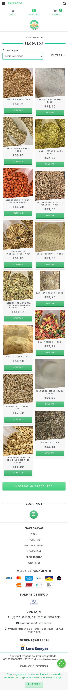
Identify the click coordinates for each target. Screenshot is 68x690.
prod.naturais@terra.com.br (36, 623)
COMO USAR (34, 551)
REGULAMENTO (34, 557)
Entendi (34, 684)
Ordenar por (10, 50)
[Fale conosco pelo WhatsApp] (61, 663)
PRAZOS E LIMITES (34, 545)
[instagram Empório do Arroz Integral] (34, 514)
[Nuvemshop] (34, 666)
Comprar (18, 213)
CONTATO (34, 563)
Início (28, 37)
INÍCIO (34, 534)
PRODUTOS (34, 539)
